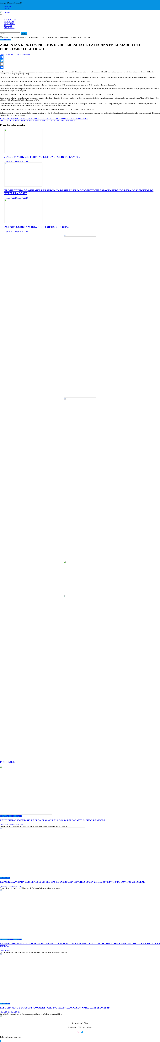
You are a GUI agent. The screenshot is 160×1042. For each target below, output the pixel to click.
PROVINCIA (9, 22)
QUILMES (8, 26)
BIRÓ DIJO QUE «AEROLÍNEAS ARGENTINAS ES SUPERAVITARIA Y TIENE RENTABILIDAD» (37, 121)
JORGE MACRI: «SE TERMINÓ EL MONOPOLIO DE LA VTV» (42, 156)
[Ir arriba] (0, 1041)
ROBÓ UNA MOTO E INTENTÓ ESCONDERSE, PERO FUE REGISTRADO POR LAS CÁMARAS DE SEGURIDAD (55, 1008)
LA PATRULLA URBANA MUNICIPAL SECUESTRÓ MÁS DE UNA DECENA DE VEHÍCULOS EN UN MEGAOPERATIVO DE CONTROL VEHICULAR (72, 882)
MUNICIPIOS (9, 24)
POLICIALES (9, 28)
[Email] (80, 64)
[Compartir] (80, 67)
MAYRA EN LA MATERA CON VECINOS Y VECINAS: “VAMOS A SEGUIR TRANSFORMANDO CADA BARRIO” (44, 119)
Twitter (6, 8)
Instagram (7, 7)
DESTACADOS (6, 816)
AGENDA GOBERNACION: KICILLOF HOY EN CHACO (38, 227)
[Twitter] (80, 60)
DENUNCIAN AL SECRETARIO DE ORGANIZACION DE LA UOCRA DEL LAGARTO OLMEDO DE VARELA (52, 820)
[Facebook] (80, 57)
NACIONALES (10, 20)
